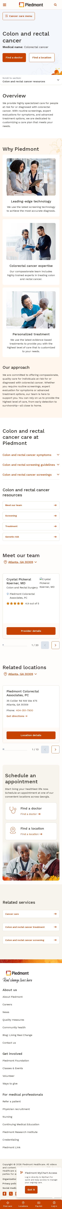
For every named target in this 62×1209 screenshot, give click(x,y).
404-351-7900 (24, 710)
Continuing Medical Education (21, 1124)
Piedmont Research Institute (20, 1132)
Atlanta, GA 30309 (20, 562)
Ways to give (10, 1083)
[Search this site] (55, 5)
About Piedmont (13, 996)
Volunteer (8, 1075)
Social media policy (13, 1188)
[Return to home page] (31, 4)
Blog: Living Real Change (17, 1035)
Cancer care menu (20, 16)
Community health (14, 1027)
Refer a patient (12, 1101)
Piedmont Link (11, 1147)
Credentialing (11, 1139)
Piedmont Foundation (16, 1060)
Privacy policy (10, 1183)
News (6, 1012)
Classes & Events (13, 1068)
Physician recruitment (16, 1109)
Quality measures (13, 1019)
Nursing (7, 1116)
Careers (7, 1004)
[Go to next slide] (55, 645)
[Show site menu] (4, 5)
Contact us (9, 1042)
